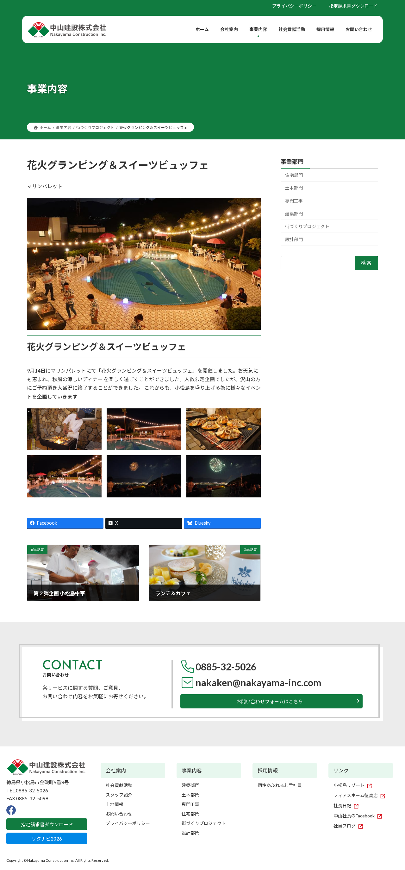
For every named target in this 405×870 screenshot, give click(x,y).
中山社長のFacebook (354, 815)
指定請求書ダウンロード (353, 6)
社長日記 (342, 805)
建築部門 (294, 213)
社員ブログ (344, 825)
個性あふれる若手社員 (280, 785)
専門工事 (294, 200)
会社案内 (116, 770)
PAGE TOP (390, 838)
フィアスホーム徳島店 (355, 795)
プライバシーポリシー (294, 6)
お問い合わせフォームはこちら (269, 701)
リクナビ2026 (47, 838)
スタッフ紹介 (119, 794)
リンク (341, 770)
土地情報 (114, 804)
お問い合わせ (119, 813)
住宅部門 (294, 175)
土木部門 (294, 187)
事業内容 (192, 770)
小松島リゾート (348, 785)
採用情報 (268, 770)
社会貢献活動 (119, 785)
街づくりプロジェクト (307, 226)
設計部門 (294, 239)
